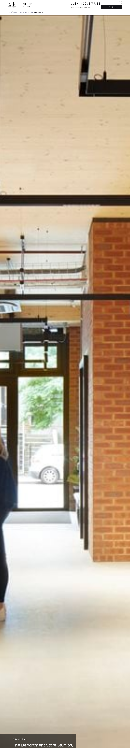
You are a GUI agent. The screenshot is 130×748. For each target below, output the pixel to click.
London (15, 12)
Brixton (30, 12)
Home (10, 12)
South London (23, 12)
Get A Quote (111, 7)
